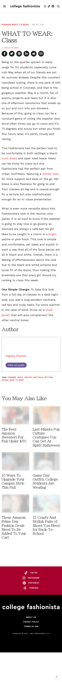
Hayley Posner (11, 48)
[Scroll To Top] (57, 677)
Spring (5, 380)
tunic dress (9, 158)
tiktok (33, 573)
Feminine (12, 377)
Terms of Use (31, 626)
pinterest (33, 583)
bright (52, 234)
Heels (20, 377)
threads (33, 588)
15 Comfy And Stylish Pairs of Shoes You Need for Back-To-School (46, 525)
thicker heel (50, 173)
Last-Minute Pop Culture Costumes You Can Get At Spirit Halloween (46, 437)
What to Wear (20, 25)
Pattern (49, 377)
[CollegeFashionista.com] (25, 6)
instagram (33, 578)
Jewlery (28, 377)
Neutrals (38, 377)
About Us (31, 617)
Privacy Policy (31, 622)
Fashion (6, 25)
